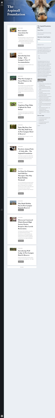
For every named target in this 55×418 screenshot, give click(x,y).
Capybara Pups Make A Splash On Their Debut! (25, 107)
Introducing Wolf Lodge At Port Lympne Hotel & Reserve (26, 253)
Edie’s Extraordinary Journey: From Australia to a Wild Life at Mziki (45, 88)
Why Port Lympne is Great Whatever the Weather (25, 81)
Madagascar (42, 123)
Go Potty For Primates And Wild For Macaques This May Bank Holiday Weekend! (26, 175)
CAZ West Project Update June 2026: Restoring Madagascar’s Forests (45, 101)
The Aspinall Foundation (44, 117)
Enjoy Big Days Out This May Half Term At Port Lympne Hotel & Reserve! (25, 130)
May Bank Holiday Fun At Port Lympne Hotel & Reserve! (25, 205)
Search (2, 416)
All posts (22, 267)
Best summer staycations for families (23, 32)
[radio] (45, 55)
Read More (21, 45)
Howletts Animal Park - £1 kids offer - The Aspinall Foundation (25, 151)
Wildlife (41, 120)
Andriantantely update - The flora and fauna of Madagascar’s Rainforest (44, 109)
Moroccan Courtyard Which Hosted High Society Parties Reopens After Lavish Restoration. (25, 224)
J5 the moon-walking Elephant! (45, 103)
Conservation (42, 119)
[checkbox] (45, 57)
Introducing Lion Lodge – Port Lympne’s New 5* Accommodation (24, 58)
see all (39, 125)
